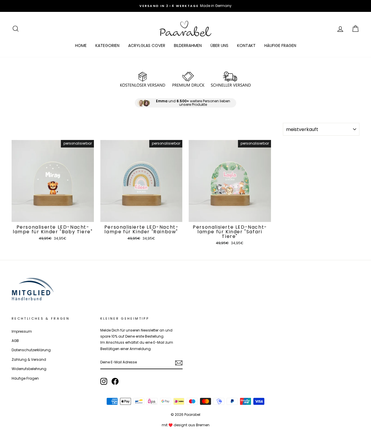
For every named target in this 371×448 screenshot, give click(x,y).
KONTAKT (246, 45)
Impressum (22, 331)
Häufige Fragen (25, 378)
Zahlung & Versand (29, 359)
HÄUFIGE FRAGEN (280, 45)
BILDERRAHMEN (188, 45)
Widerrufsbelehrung (29, 369)
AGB (15, 340)
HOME (81, 45)
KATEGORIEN (107, 45)
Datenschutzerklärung (31, 350)
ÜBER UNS (219, 45)
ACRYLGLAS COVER (146, 45)
